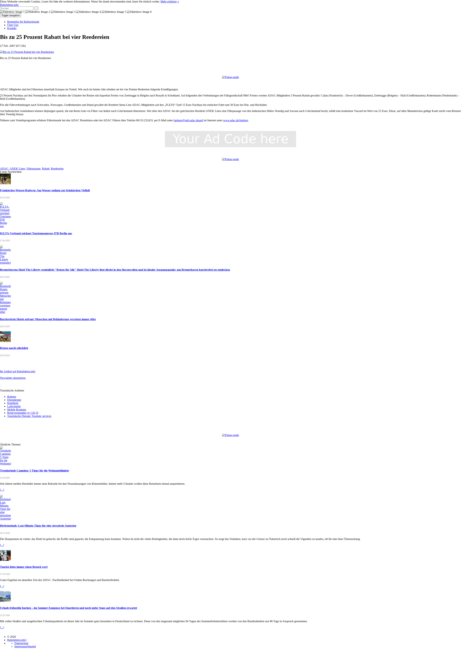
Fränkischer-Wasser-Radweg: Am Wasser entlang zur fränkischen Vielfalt (45, 190)
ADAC (4, 168)
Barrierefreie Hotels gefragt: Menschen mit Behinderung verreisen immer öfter (48, 319)
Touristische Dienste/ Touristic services (29, 416)
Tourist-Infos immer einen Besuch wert (24, 566)
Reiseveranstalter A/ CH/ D (22, 412)
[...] (2, 489)
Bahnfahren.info (9, 4)
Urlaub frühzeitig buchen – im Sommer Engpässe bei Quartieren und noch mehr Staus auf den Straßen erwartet (68, 607)
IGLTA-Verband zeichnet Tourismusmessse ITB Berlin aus (36, 233)
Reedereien (57, 168)
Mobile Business (16, 409)
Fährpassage (33, 168)
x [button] (178, 1)
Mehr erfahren (168, 1)
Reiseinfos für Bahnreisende (23, 21)
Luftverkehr (14, 406)
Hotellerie (12, 403)
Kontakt (11, 28)
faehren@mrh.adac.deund (188, 120)
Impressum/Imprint (25, 646)
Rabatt (45, 168)
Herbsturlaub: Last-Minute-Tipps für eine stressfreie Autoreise (38, 525)
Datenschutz (21, 643)
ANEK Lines (17, 168)
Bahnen (11, 396)
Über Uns (12, 24)
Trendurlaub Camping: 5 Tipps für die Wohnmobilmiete (34, 470)
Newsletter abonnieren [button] (13, 377)
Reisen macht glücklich (14, 348)
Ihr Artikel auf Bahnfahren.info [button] (17, 371)
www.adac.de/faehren (235, 120)
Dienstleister (14, 399)
